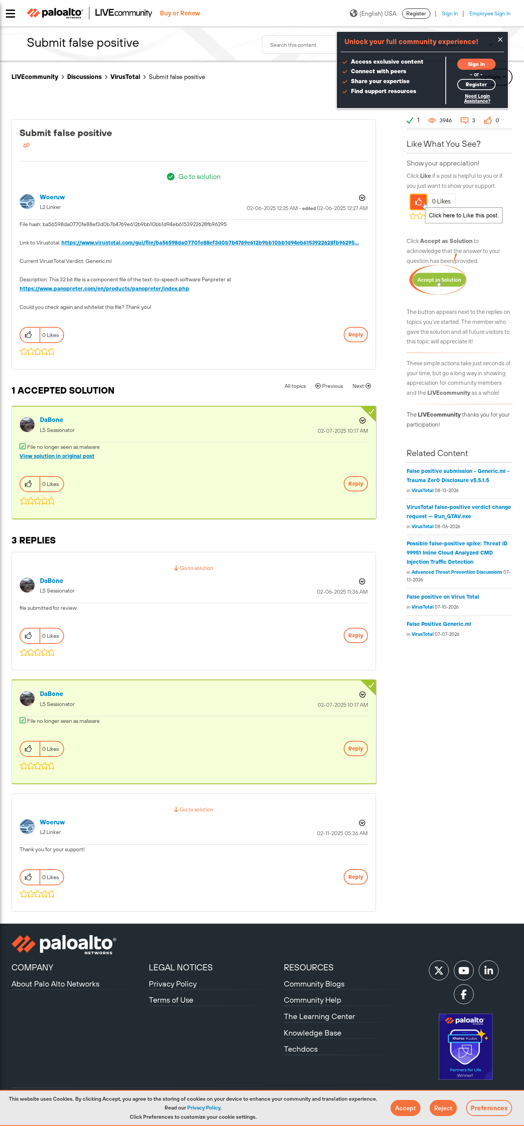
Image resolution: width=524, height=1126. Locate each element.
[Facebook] (464, 994)
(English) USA (377, 13)
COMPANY (32, 967)
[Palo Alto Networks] (79, 944)
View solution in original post (57, 456)
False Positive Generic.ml (439, 624)
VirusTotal (125, 76)
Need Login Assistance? (477, 99)
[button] (405, 1108)
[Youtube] (464, 970)
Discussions (84, 76)
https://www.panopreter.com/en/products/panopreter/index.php (104, 289)
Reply (355, 335)
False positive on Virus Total (443, 597)
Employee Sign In (490, 13)
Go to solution (199, 176)
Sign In (450, 13)
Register (416, 13)
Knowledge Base (312, 1032)
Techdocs (301, 1048)
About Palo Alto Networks (55, 983)
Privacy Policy (203, 1108)
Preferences (489, 1108)
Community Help (312, 999)
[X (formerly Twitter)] (439, 970)
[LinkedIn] (489, 970)
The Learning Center (319, 1016)
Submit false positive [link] (177, 76)
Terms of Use (171, 999)
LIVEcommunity (35, 76)
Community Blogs (314, 983)
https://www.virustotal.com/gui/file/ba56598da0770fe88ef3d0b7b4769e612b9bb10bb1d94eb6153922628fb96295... (210, 243)
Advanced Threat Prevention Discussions (457, 572)
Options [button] (361, 198)
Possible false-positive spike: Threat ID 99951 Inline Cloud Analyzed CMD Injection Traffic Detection (457, 552)
